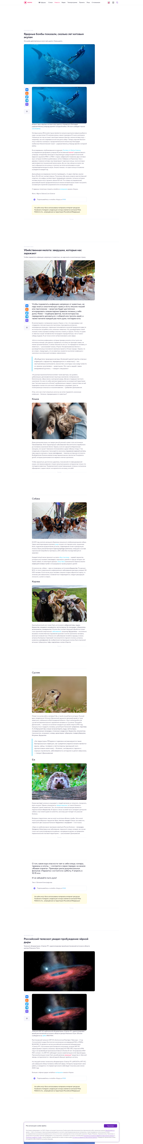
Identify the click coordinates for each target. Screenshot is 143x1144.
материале (63, 189)
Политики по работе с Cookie (33, 1137)
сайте (44, 1036)
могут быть (61, 561)
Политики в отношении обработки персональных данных (99, 1135)
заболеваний (56, 631)
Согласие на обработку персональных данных (84, 1137)
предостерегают (62, 805)
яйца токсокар (64, 557)
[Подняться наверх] (27, 111)
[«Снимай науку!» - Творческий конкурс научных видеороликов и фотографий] (108, 2)
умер (56, 544)
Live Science (36, 129)
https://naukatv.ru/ (110, 1130)
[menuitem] (50, 2)
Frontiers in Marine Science (72, 150)
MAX (64, 199)
